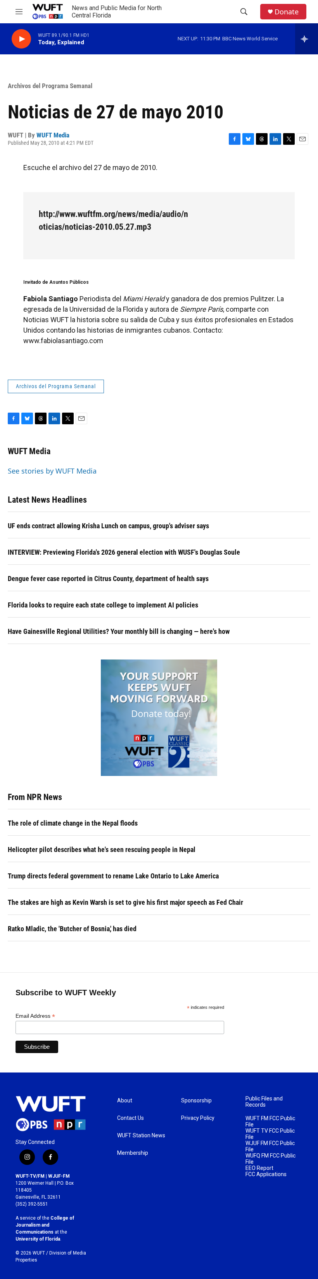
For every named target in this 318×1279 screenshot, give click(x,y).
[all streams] (306, 38)
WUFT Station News (141, 1135)
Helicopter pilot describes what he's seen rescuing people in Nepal (101, 849)
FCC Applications (266, 1174)
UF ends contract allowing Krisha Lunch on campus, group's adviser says (108, 526)
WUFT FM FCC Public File (270, 1122)
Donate (287, 12)
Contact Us (130, 1118)
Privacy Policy (197, 1118)
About (124, 1101)
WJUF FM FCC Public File (270, 1146)
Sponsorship (196, 1101)
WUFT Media (52, 135)
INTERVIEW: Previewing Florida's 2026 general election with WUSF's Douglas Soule (124, 552)
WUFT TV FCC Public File (270, 1134)
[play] (21, 39)
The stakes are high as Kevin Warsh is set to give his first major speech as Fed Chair (125, 902)
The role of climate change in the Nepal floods (73, 823)
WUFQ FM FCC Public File (270, 1159)
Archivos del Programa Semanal (50, 86)
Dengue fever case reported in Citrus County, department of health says (108, 578)
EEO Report (259, 1168)
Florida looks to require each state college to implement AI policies (103, 605)
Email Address (35, 1016)
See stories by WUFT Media (52, 471)
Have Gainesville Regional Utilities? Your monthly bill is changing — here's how (119, 631)
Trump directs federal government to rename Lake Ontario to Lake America (113, 876)
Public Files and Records (264, 1102)
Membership (132, 1153)
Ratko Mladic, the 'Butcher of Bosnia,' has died (72, 929)
